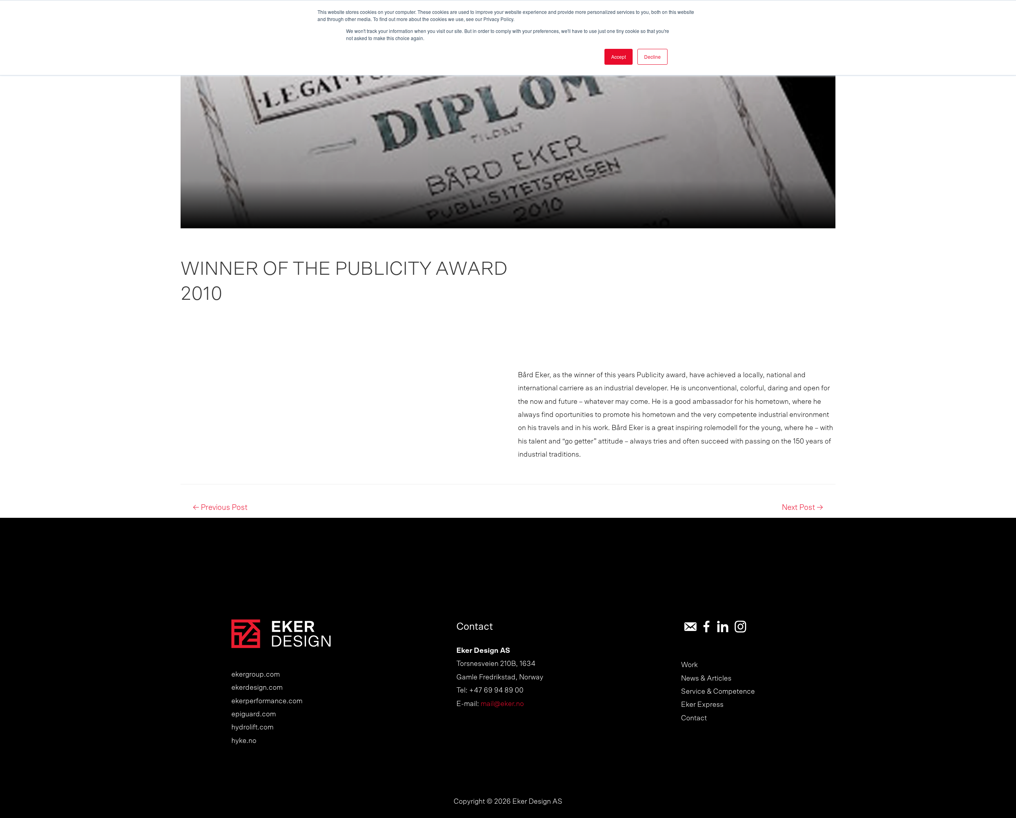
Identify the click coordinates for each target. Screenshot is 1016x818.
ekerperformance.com (266, 701)
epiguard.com (253, 714)
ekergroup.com (255, 674)
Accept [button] (618, 56)
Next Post (802, 507)
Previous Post (220, 507)
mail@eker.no (502, 704)
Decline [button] (652, 56)
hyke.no (243, 741)
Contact (694, 718)
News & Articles (706, 678)
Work (689, 665)
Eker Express (702, 704)
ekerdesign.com (257, 687)
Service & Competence (718, 691)
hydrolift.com (252, 727)
